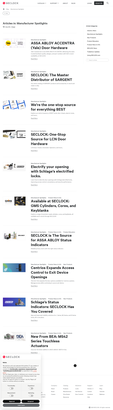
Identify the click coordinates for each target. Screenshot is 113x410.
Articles (89, 388)
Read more (34, 59)
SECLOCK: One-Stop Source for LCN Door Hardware (48, 139)
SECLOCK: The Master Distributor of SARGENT (51, 77)
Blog (73, 3)
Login (89, 3)
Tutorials (101, 391)
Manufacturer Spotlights (17, 9)
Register (98, 3)
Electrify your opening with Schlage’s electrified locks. (52, 171)
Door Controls (79, 394)
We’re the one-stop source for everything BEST (53, 107)
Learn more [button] (21, 405)
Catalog (41, 3)
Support (53, 3)
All (8, 14)
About (65, 3)
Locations (90, 394)
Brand (52, 391)
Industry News (91, 30)
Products (65, 388)
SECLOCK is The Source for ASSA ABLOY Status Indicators (51, 240)
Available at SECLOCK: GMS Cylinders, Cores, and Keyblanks (53, 206)
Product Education (69, 232)
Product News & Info (54, 198)
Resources (66, 397)
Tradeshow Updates (93, 52)
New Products (67, 264)
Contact (89, 391)
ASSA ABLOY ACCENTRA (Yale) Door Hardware (53, 45)
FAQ (88, 397)
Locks (77, 388)
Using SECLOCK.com (93, 55)
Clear (13, 27)
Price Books (66, 394)
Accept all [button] (31, 401)
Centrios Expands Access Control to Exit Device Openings (52, 272)
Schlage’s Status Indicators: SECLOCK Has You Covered (52, 307)
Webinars (102, 394)
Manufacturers (67, 391)
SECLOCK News (92, 48)
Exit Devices (78, 391)
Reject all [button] (12, 401)
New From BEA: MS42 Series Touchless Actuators (49, 341)
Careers (53, 394)
